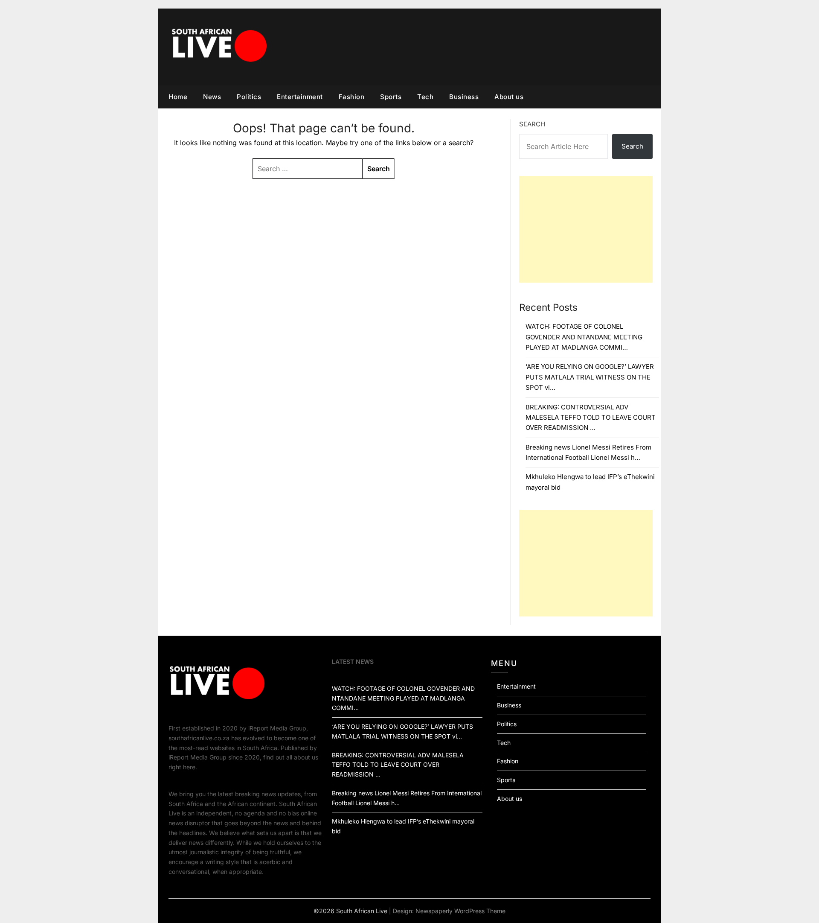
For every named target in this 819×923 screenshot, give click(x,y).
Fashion (352, 97)
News (212, 97)
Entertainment (300, 97)
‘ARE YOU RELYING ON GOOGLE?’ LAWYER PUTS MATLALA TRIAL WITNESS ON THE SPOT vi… (590, 376)
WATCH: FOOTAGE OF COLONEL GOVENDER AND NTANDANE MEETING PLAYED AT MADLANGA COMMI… (584, 336)
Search (532, 124)
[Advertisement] (586, 229)
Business (464, 97)
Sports (390, 97)
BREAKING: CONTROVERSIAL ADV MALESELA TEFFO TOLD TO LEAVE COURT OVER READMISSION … (591, 417)
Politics (249, 97)
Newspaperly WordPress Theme (460, 910)
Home (177, 97)
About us (508, 97)
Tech (425, 97)
